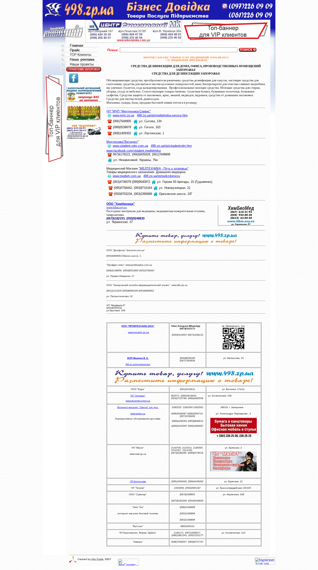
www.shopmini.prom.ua (138, 401)
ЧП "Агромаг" (137, 395)
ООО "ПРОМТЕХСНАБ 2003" (137, 326)
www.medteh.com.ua (127, 176)
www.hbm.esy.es (116, 207)
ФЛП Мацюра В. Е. (138, 358)
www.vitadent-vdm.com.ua (130, 145)
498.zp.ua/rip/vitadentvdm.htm (171, 145)
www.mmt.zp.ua (123, 115)
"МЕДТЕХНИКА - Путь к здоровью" (164, 168)
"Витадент (130, 142)
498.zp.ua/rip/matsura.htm (137, 364)
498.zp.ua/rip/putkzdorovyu (161, 176)
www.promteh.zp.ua (138, 332)
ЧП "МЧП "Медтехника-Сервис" (128, 111)
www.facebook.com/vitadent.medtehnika (133, 150)
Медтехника (114, 142)
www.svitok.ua (137, 413)
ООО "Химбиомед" (120, 204)
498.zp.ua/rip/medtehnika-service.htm (162, 115)
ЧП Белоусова (138, 481)
